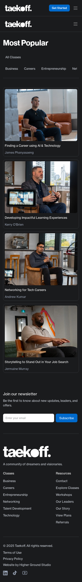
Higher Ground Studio (35, 565)
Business (11, 69)
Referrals (62, 522)
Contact (62, 481)
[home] (17, 8)
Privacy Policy (13, 559)
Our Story (63, 508)
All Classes (13, 57)
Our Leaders (65, 501)
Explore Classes (67, 488)
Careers (29, 69)
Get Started (59, 8)
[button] (75, 8)
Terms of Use (12, 552)
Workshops (64, 495)
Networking (11, 501)
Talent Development (17, 508)
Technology (11, 515)
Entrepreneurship (53, 69)
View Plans (63, 515)
